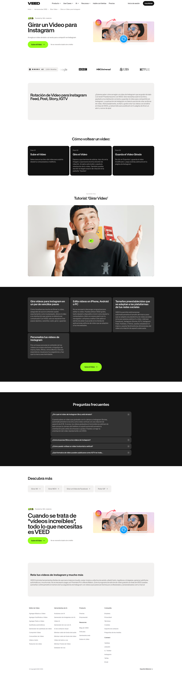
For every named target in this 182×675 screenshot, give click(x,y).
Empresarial (83, 617)
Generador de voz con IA (62, 625)
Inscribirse (149, 3)
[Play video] (91, 240)
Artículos (82, 632)
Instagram (107, 654)
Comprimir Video (35, 632)
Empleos (107, 613)
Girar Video (54, 9)
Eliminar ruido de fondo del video (65, 636)
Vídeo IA (57, 621)
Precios (112, 3)
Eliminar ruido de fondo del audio (65, 632)
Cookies (107, 625)
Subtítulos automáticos (37, 625)
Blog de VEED (84, 628)
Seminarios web (84, 635)
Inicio (29, 9)
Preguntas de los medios (112, 632)
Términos (107, 621)
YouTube (107, 643)
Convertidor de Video (36, 636)
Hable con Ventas (99, 3)
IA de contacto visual (61, 629)
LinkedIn (107, 647)
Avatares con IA (59, 613)
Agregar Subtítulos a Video (38, 617)
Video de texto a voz (61, 640)
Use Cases (67, 3)
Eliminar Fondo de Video (62, 644)
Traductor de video (35, 644)
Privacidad (108, 617)
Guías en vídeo (84, 639)
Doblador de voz (59, 648)
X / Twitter (107, 651)
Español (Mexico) (145, 669)
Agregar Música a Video (37, 613)
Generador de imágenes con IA (64, 617)
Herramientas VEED (40, 9)
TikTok (106, 658)
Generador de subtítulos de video (40, 629)
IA (76, 3)
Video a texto (33, 640)
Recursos (85, 3)
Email (106, 662)
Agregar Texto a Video (36, 621)
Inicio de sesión (134, 3)
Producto (55, 3)
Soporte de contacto (111, 629)
